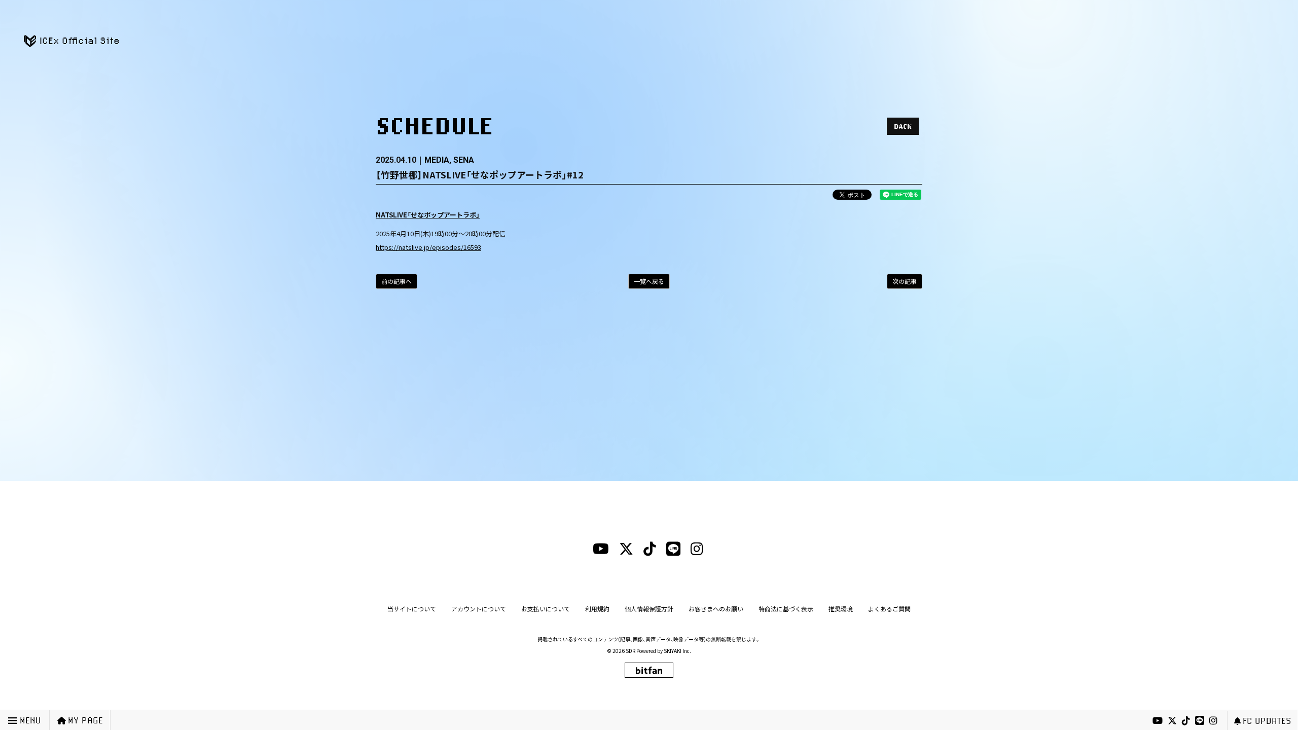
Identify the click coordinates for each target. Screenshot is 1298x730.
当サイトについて (411, 608)
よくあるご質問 (889, 608)
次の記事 (904, 281)
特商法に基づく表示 (786, 608)
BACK (903, 126)
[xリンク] (1172, 720)
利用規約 (597, 608)
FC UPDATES (1267, 720)
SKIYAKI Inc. (677, 650)
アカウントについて (478, 608)
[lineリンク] (1199, 720)
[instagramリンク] (1213, 720)
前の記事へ (396, 281)
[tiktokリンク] (1186, 720)
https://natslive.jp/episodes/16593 (428, 247)
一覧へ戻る (649, 281)
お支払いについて (545, 608)
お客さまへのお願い (716, 608)
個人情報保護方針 (649, 608)
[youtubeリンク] (1157, 720)
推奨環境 (840, 608)
